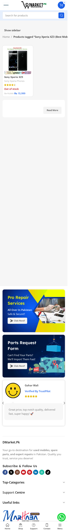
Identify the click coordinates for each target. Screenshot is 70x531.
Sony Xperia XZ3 (13, 76)
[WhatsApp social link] (41, 472)
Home (6, 36)
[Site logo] (34, 4)
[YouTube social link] (23, 472)
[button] (64, 402)
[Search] (61, 15)
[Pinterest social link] (29, 472)
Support (8, 492)
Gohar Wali (31, 385)
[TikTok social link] (47, 472)
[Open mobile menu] (6, 5)
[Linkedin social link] (35, 472)
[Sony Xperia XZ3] (17, 60)
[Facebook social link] (5, 472)
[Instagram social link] (17, 472)
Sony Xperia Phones (14, 80)
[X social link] (11, 472)
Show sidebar (12, 30)
